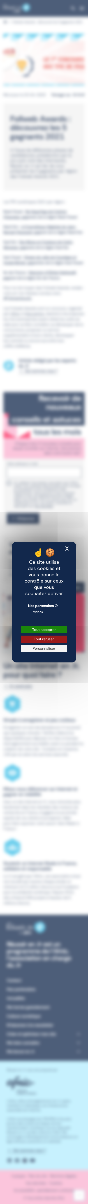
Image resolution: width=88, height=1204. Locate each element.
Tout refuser (44, 639)
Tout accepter (44, 629)
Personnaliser (44, 648)
